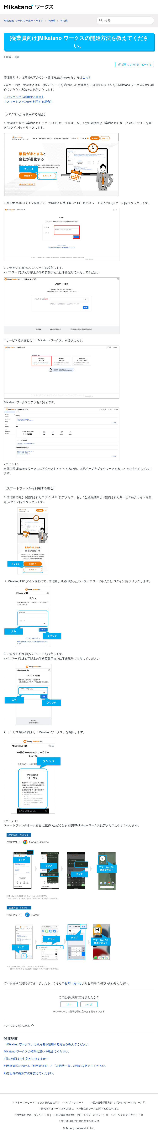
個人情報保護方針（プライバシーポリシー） (117, 1102)
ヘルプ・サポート (73, 1102)
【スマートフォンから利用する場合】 (28, 101)
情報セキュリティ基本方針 (56, 1108)
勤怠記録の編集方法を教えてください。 (30, 1073)
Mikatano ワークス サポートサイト (23, 20)
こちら (86, 77)
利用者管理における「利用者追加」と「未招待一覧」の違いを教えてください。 (56, 1066)
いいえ (89, 1004)
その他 (51, 20)
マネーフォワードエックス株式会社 (35, 1102)
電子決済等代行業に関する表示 (78, 1121)
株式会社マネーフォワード (32, 1115)
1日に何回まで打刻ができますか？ (26, 1058)
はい (69, 1004)
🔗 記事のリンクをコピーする (135, 64)
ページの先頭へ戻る (17, 1026)
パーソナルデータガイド (126, 1115)
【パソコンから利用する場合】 (24, 97)
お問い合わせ (73, 983)
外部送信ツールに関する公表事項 (97, 1108)
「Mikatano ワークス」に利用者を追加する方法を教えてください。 (47, 1044)
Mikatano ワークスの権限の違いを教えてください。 (37, 1051)
